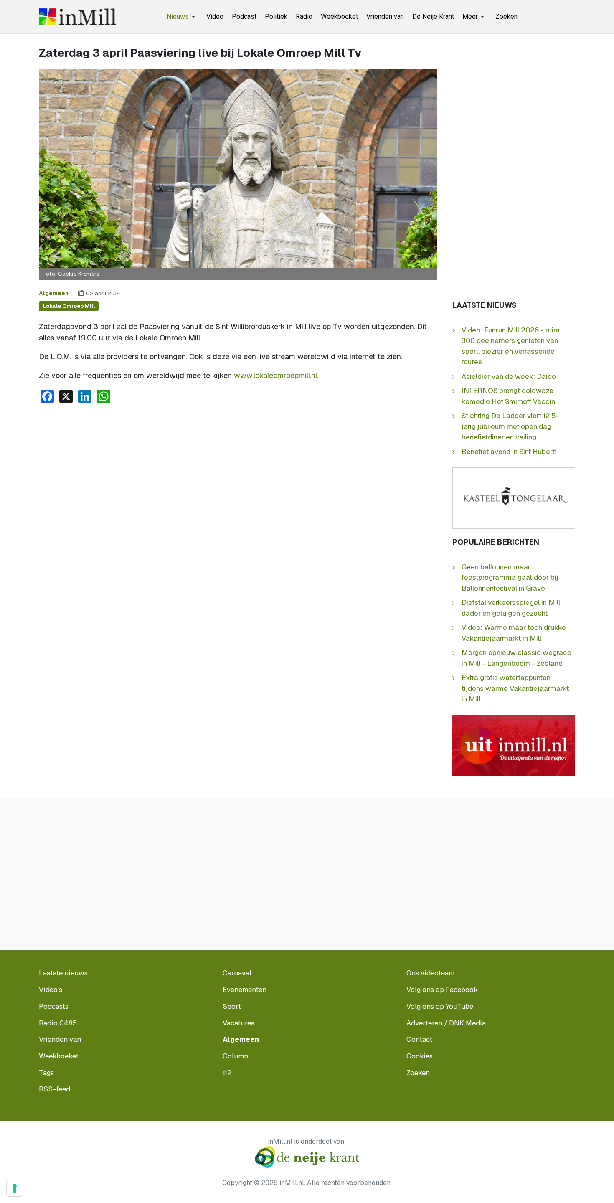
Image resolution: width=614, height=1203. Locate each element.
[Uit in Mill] (513, 745)
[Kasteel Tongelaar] (513, 497)
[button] (182, 16)
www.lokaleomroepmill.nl (275, 375)
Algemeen (54, 293)
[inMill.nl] (77, 16)
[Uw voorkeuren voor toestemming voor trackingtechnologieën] (15, 1188)
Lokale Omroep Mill (69, 306)
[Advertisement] (238, 472)
